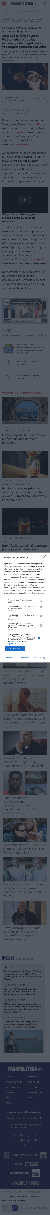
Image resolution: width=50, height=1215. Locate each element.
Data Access (25, 658)
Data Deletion (10, 658)
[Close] (45, 557)
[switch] (40, 607)
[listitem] (25, 601)
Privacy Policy (39, 658)
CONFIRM (15, 649)
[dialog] (25, 607)
